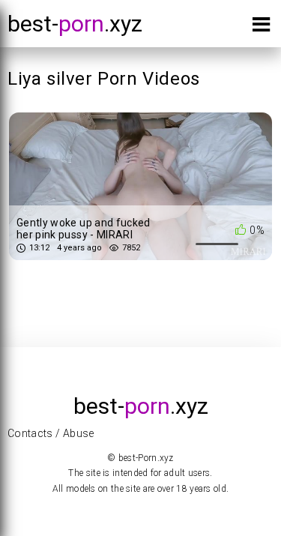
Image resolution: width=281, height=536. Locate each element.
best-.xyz (74, 23)
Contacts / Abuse (50, 433)
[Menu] (261, 27)
